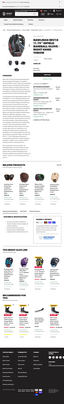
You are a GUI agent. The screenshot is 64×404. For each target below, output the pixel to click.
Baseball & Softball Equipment (14, 30)
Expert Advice (43, 14)
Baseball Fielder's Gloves (36, 30)
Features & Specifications (10, 211)
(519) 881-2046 (43, 93)
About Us (35, 356)
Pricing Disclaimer (7, 380)
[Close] (59, 2)
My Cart (20, 368)
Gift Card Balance (22, 372)
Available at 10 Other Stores (41, 120)
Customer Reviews (34, 211)
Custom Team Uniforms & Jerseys (13, 24)
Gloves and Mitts (26, 30)
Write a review (48, 58)
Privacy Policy (24, 390)
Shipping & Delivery (8, 372)
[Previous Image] (4, 45)
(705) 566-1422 (43, 114)
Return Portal (6, 360)
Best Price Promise (7, 368)
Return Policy (36, 70)
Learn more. (27, 6)
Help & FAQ (6, 356)
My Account (21, 364)
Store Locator (21, 360)
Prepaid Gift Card (22, 376)
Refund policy (32, 390)
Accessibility (36, 368)
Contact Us (36, 360)
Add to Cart (47, 74)
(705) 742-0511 (42, 103)
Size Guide (36, 68)
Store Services (6, 376)
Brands (31, 24)
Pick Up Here (58, 88)
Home (4, 30)
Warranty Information (8, 384)
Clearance (41, 20)
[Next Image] (29, 45)
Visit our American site (25, 2)
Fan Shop (30, 20)
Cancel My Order (22, 356)
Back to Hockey (17, 20)
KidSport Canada (37, 364)
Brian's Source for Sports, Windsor (28, 10)
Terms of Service (28, 390)
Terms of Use (19, 390)
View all (59, 165)
